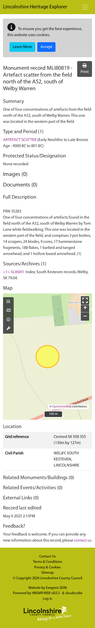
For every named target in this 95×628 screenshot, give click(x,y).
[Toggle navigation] (85, 7)
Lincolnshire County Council (61, 578)
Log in (47, 599)
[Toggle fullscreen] (85, 300)
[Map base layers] (8, 310)
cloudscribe (73, 593)
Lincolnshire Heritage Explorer (35, 7)
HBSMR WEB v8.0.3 (46, 593)
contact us (82, 541)
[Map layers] (8, 302)
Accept (46, 47)
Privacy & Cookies (47, 567)
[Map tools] (8, 328)
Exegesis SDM (56, 588)
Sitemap (47, 573)
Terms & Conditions (47, 562)
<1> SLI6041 (13, 272)
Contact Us (47, 557)
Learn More (22, 47)
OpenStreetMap (61, 406)
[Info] (8, 319)
